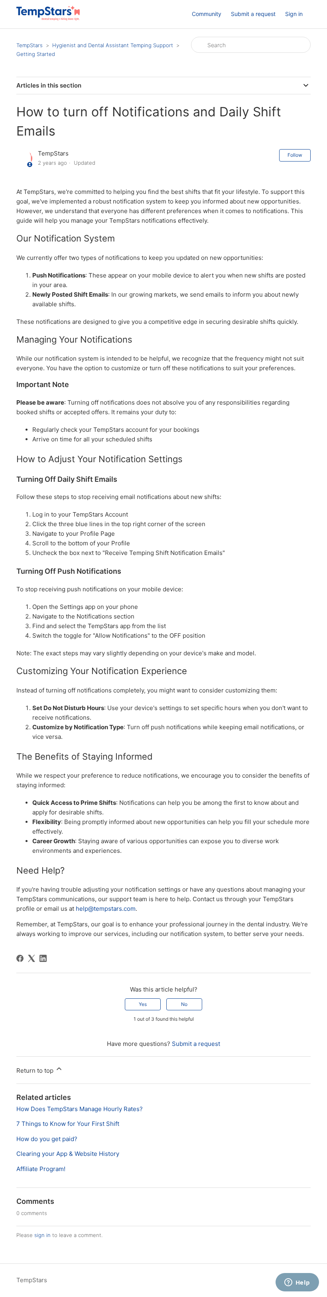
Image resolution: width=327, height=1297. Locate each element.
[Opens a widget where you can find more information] (297, 1283)
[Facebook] (20, 958)
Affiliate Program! (40, 1169)
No (184, 1004)
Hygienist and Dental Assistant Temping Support (112, 45)
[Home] (48, 18)
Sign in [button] (294, 13)
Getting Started (35, 54)
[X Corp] (31, 958)
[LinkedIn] (43, 958)
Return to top (35, 1070)
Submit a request (253, 13)
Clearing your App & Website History (67, 1153)
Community (206, 13)
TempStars (29, 45)
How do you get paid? (46, 1139)
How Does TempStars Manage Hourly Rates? (79, 1109)
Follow (295, 155)
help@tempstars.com (106, 908)
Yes (143, 1004)
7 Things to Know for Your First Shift (67, 1123)
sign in (42, 1235)
